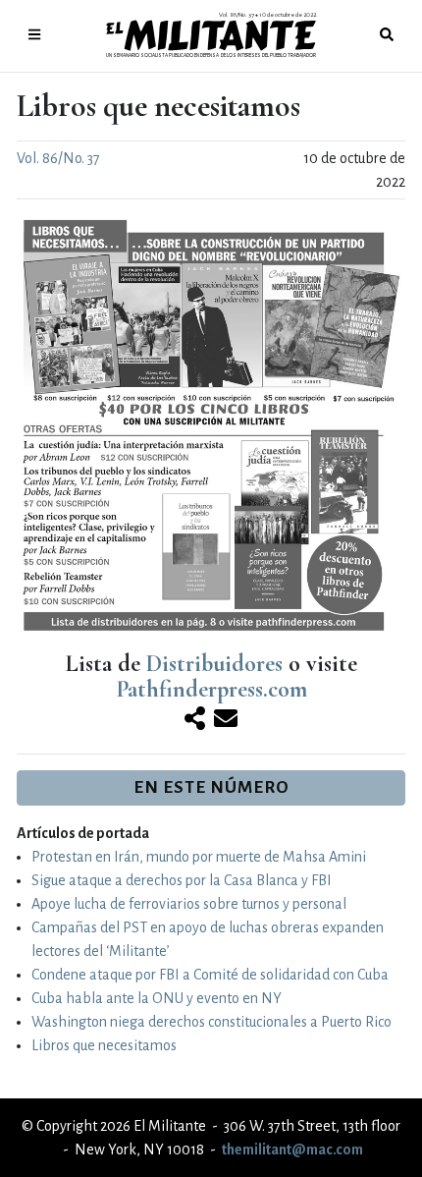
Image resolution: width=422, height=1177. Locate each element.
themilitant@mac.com (292, 1149)
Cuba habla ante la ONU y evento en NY (156, 998)
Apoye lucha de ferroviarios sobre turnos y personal (188, 904)
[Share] (195, 720)
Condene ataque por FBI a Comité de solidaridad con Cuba (210, 974)
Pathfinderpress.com (211, 689)
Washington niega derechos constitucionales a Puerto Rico (211, 1022)
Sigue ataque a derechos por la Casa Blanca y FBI (181, 880)
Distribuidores (214, 663)
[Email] (225, 720)
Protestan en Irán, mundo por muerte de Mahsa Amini (198, 857)
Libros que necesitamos (104, 1045)
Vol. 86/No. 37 (58, 158)
